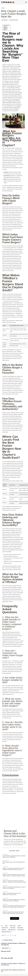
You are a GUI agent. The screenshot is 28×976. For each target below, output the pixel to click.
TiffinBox (4, 294)
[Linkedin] (15, 935)
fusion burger (12, 927)
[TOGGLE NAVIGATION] (22, 2)
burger (6, 925)
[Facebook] (8, 935)
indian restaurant (21, 929)
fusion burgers (20, 927)
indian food (4, 929)
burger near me (12, 925)
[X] (10, 935)
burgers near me (5, 927)
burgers (19, 925)
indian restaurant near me (6, 931)
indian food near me (11, 929)
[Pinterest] (12, 935)
